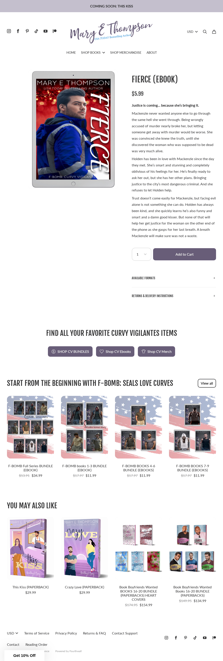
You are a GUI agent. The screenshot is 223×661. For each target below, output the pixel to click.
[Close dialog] (191, 289)
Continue (69, 363)
